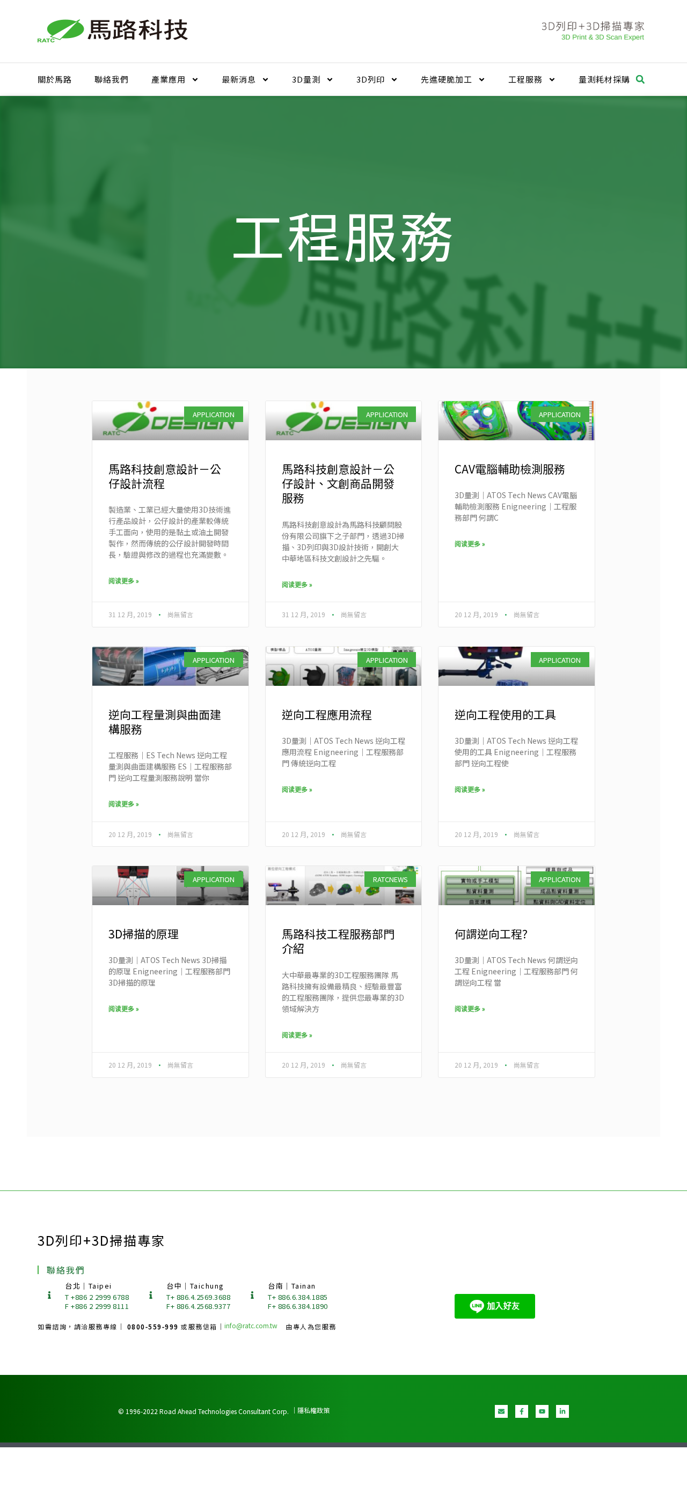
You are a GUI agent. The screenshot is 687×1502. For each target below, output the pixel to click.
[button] (640, 79)
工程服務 (525, 79)
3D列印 (370, 79)
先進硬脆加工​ (446, 79)
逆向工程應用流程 (327, 714)
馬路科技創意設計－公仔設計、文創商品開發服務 (338, 483)
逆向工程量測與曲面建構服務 (164, 721)
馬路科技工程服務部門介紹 (338, 941)
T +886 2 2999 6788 (97, 1297)
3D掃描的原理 (143, 934)
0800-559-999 (154, 1326)
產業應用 (168, 79)
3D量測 (306, 79)
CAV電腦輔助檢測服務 (510, 469)
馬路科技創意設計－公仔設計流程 (164, 476)
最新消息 (239, 79)
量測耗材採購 (604, 79)
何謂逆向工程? (491, 934)
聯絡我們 (111, 79)
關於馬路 (55, 79)
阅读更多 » (123, 580)
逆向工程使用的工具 (505, 714)
